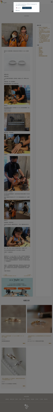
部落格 (24, 399)
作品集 (20, 399)
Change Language (27, 7)
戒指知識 (40, 54)
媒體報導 (40, 50)
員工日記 (40, 47)
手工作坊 (40, 53)
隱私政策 (45, 399)
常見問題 (28, 399)
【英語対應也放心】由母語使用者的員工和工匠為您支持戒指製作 (44, 32)
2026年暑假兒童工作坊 (43, 38)
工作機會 (41, 399)
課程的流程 (12, 399)
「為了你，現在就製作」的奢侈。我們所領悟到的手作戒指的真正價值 (44, 41)
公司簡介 (37, 399)
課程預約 (7, 399)
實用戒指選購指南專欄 (43, 55)
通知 (40, 49)
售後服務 (32, 399)
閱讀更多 (24, 343)
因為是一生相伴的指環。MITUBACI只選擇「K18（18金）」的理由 (44, 28)
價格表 (16, 399)
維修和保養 (41, 52)
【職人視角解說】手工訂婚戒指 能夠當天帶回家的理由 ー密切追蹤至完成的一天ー (44, 36)
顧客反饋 (40, 48)
